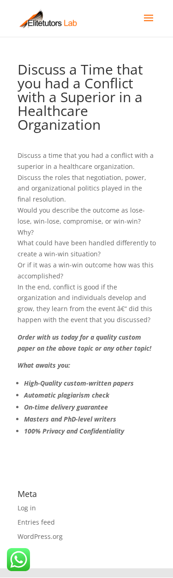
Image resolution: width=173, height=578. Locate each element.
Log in (27, 507)
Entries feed (36, 522)
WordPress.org (40, 536)
